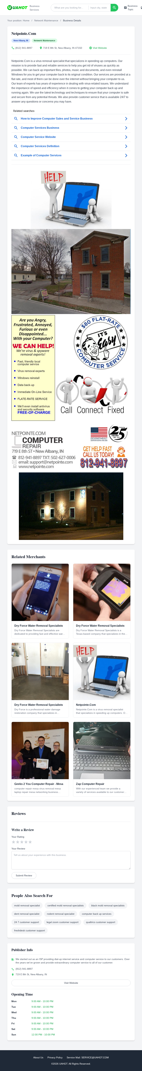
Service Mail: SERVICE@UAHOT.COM (88, 1057)
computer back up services (96, 913)
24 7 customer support (26, 922)
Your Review (18, 848)
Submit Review (24, 875)
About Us (38, 1057)
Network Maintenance (46, 20)
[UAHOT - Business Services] (17, 7)
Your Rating (17, 836)
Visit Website (100, 47)
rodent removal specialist (60, 913)
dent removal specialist (26, 913)
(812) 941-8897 (23, 47)
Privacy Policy (55, 1057)
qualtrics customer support (100, 922)
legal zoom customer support (62, 922)
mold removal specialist (27, 905)
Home (26, 20)
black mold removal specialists (108, 905)
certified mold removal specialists (65, 905)
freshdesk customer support (29, 930)
